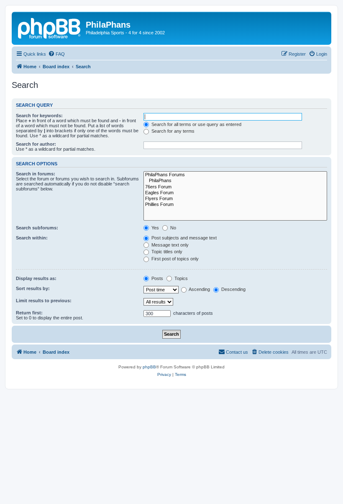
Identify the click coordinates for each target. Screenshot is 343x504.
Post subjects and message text (183, 237)
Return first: (29, 312)
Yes (154, 227)
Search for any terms (172, 131)
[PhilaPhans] (235, 181)
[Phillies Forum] (235, 205)
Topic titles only (166, 251)
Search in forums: (35, 173)
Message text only (169, 244)
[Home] (50, 27)
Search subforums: (37, 227)
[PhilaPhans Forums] (235, 175)
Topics (180, 278)
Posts (156, 278)
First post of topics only (174, 258)
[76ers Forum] (235, 187)
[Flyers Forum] (235, 199)
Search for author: (36, 144)
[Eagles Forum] (235, 193)
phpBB (149, 367)
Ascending (199, 289)
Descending (233, 289)
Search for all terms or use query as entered (195, 124)
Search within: (32, 237)
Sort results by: (33, 288)
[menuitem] (56, 54)
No (172, 227)
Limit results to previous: (44, 300)
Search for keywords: (39, 115)
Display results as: (36, 278)
